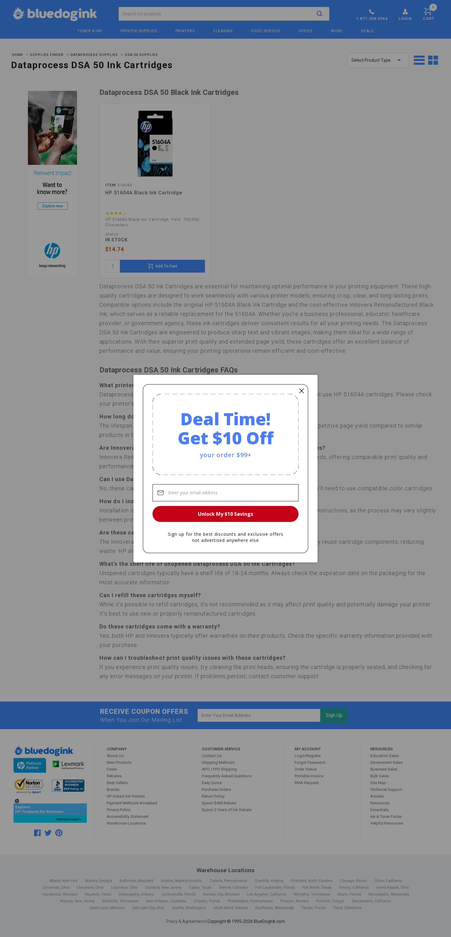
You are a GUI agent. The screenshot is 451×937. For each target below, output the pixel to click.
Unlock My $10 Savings (225, 514)
